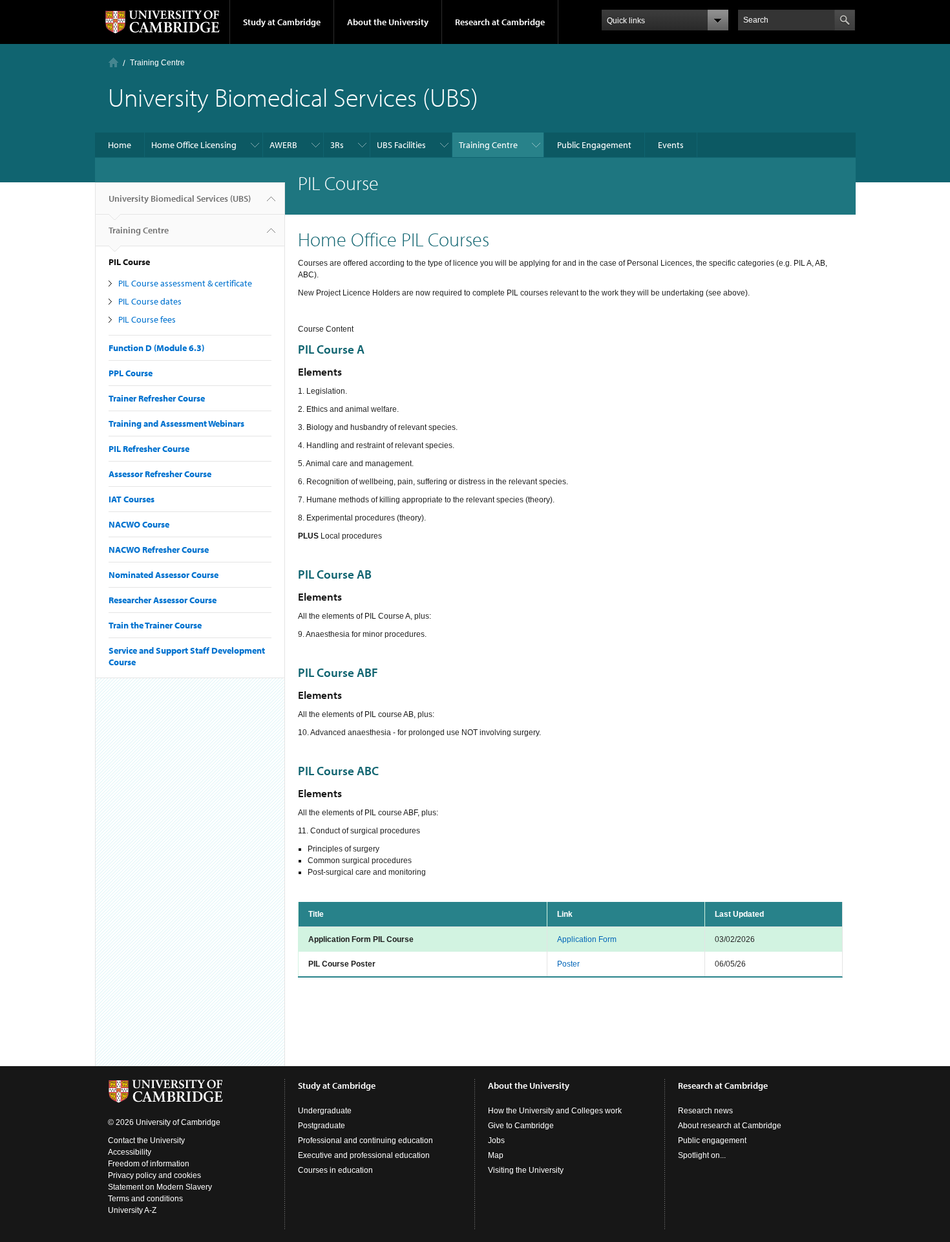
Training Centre (157, 62)
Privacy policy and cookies (154, 1175)
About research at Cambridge (729, 1125)
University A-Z (132, 1210)
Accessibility (129, 1152)
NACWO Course (139, 524)
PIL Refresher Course (149, 449)
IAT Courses (131, 499)
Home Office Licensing (194, 145)
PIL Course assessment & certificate (185, 283)
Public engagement (712, 1140)
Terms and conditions (145, 1198)
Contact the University (146, 1140)
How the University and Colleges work (555, 1110)
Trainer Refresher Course (157, 398)
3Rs (337, 145)
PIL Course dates (150, 301)
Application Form (587, 939)
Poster (568, 964)
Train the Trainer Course (155, 625)
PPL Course (131, 373)
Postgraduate (321, 1125)
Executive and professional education (364, 1155)
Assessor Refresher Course (160, 474)
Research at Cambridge (500, 22)
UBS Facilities (401, 145)
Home (113, 62)
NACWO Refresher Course (159, 549)
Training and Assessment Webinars (176, 423)
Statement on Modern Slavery (160, 1187)
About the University (387, 22)
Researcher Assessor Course (162, 600)
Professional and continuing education (365, 1140)
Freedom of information (148, 1163)
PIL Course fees (147, 319)
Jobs (496, 1140)
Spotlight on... (702, 1155)
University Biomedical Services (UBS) (180, 198)
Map (495, 1155)
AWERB (283, 145)
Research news (705, 1110)
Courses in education (335, 1170)
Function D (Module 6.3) (156, 348)
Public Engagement (594, 145)
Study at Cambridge (282, 22)
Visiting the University (526, 1170)
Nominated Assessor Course (163, 575)
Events (671, 145)
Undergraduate (325, 1110)
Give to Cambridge (521, 1125)
